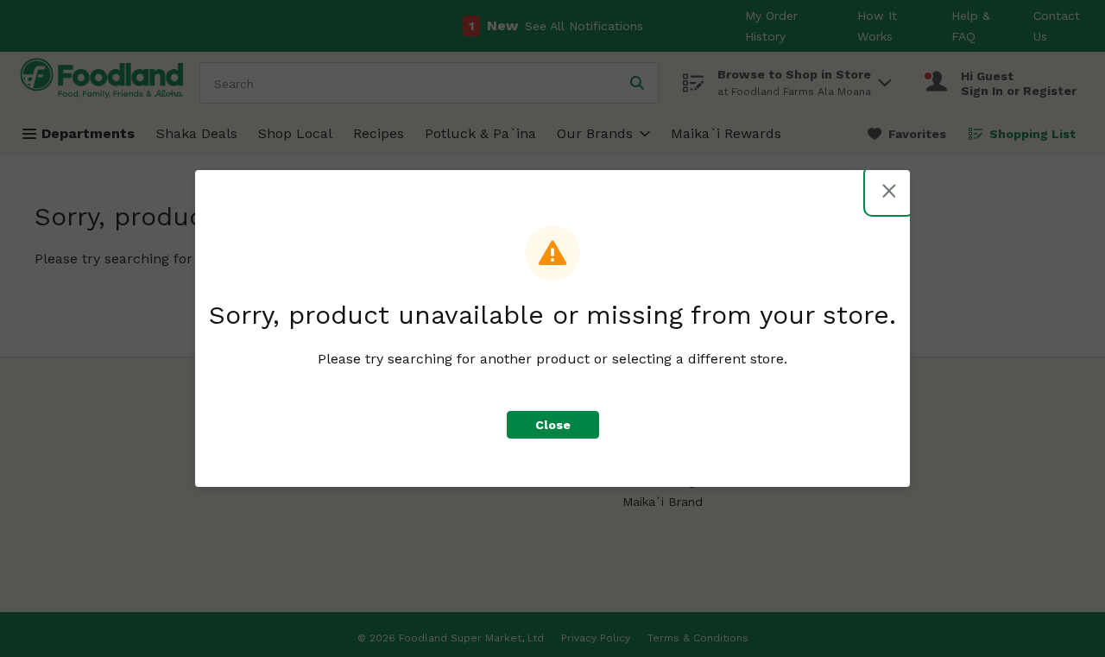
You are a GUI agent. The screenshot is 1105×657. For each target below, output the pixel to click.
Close (553, 425)
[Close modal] (889, 191)
